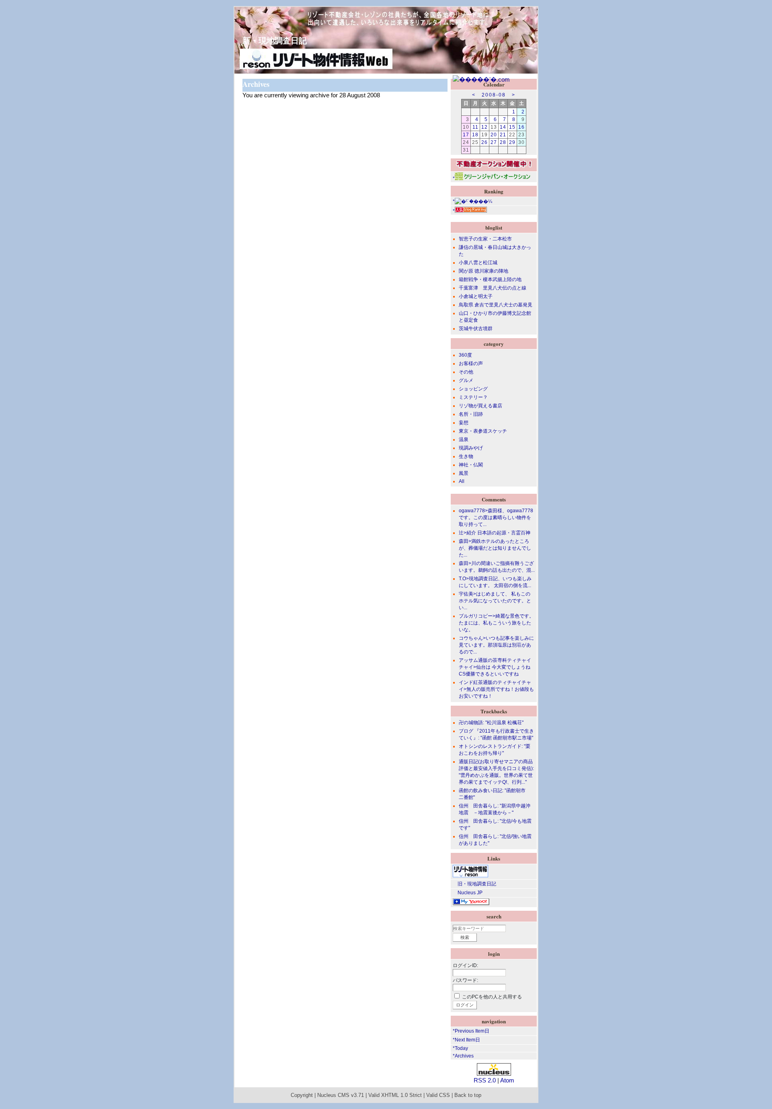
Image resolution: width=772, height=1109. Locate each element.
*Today (460, 1048)
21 (503, 135)
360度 (465, 355)
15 (512, 127)
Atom (507, 1080)
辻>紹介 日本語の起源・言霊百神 (494, 533)
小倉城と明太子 (476, 296)
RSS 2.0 (485, 1080)
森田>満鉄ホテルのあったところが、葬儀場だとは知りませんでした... (495, 548)
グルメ (466, 380)
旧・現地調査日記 (474, 884)
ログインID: (465, 965)
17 (466, 135)
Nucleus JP (467, 892)
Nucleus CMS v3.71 (340, 1095)
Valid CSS (438, 1095)
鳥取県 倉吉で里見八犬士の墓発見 (495, 305)
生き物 (466, 456)
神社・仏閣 (471, 465)
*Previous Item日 (471, 1031)
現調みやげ (471, 448)
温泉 (463, 439)
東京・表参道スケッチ (483, 431)
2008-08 (494, 95)
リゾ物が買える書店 (480, 406)
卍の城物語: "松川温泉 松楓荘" (491, 722)
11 (475, 127)
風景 (463, 473)
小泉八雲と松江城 (478, 262)
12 (484, 127)
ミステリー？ (473, 397)
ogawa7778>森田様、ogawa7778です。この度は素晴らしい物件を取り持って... (496, 517)
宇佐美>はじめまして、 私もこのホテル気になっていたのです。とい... (495, 600)
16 (521, 127)
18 (475, 135)
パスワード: (465, 980)
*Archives (463, 1056)
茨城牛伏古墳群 (476, 328)
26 (484, 142)
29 (512, 142)
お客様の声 (471, 363)
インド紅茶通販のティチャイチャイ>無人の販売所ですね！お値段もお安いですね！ (496, 689)
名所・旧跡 (471, 414)
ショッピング (473, 389)
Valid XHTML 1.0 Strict (395, 1095)
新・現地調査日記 (270, 40)
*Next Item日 (466, 1040)
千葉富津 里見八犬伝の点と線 (492, 288)
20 (494, 135)
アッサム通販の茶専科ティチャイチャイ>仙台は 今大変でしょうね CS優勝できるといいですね (495, 667)
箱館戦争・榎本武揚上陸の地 (490, 279)
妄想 (463, 422)
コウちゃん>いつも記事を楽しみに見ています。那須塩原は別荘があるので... (496, 645)
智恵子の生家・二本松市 (485, 239)
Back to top (467, 1095)
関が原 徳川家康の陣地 (483, 271)
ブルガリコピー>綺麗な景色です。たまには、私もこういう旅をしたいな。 (496, 623)
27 (494, 142)
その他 (466, 372)
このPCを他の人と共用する (492, 997)
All (461, 481)
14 (503, 127)
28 (503, 142)
